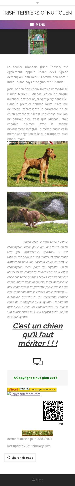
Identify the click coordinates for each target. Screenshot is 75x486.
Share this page (22, 457)
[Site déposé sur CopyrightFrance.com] (23, 394)
